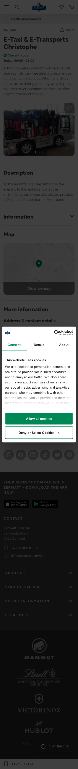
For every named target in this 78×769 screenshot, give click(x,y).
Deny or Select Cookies (36, 433)
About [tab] (64, 344)
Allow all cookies (39, 418)
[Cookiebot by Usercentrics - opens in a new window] (55, 333)
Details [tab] (39, 344)
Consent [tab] (14, 344)
